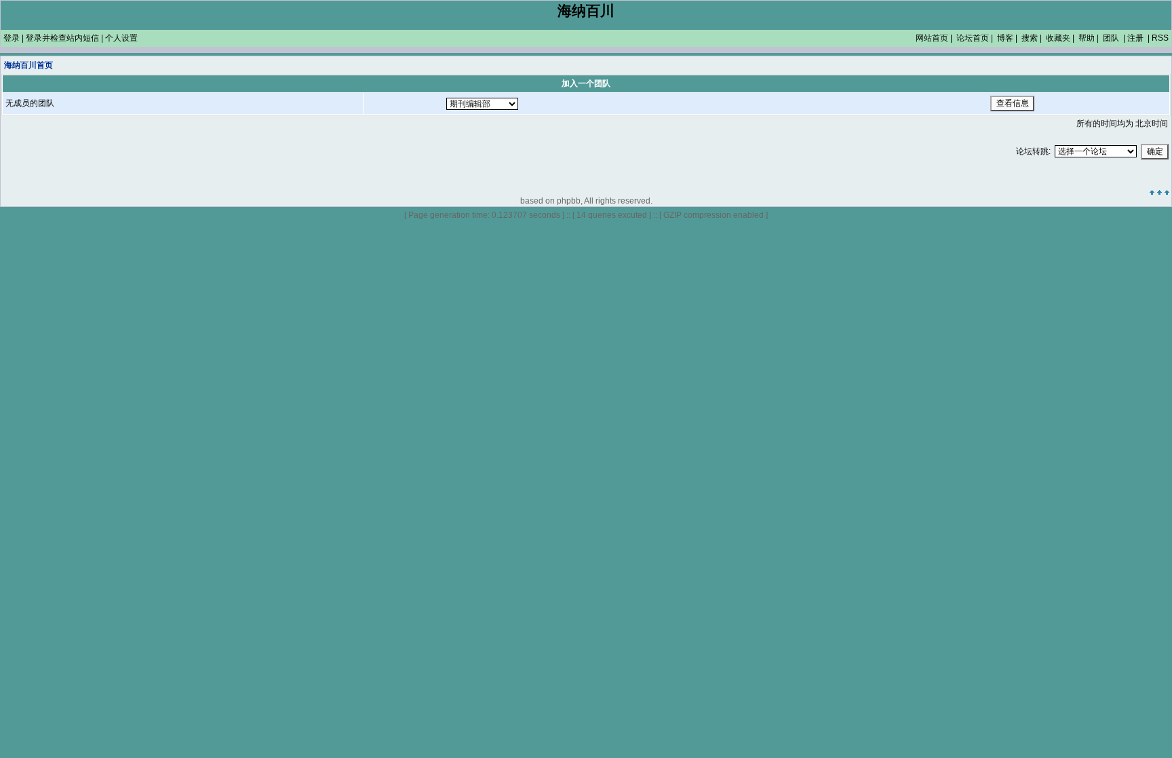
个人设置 (121, 38)
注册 (1135, 38)
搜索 (1029, 38)
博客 (1005, 38)
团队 (1111, 38)
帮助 (1086, 38)
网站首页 (932, 38)
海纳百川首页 (28, 65)
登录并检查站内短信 (62, 38)
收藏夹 (1058, 38)
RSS (1160, 38)
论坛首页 (972, 38)
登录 (11, 38)
